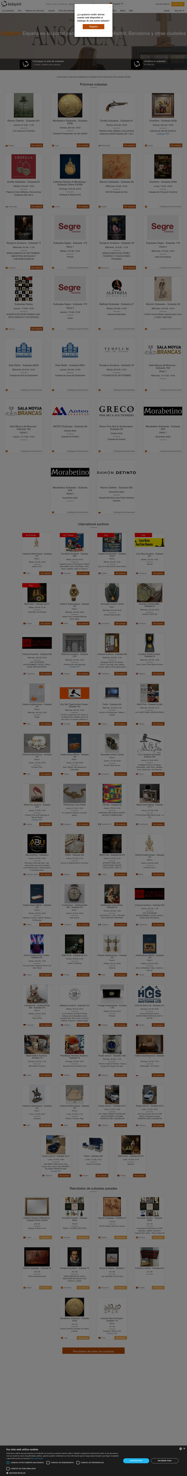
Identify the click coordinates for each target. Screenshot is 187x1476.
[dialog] (93, 1461)
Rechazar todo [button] (164, 1461)
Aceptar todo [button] (136, 1461)
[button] (62, 1473)
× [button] (184, 1449)
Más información (37, 1458)
